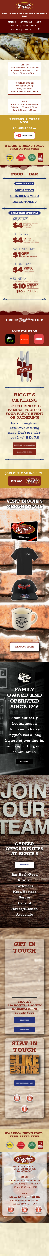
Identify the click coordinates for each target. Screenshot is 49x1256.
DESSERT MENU (25, 202)
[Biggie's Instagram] (17, 1102)
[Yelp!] (29, 1102)
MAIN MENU (24, 190)
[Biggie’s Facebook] (24, 1112)
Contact (29, 29)
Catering (26, 22)
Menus (12, 22)
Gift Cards (29, 26)
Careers (15, 29)
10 (34, 57)
